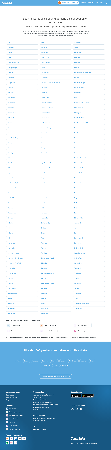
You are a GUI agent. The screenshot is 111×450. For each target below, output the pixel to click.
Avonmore (44, 53)
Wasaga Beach (12, 293)
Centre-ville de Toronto (81, 103)
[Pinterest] (81, 409)
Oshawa (10, 233)
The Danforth (78, 273)
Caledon (10, 93)
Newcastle (11, 218)
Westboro (11, 303)
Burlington (44, 88)
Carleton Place (45, 98)
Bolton (43, 68)
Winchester (44, 308)
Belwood (77, 63)
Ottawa (43, 233)
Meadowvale (45, 203)
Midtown (10, 208)
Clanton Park (12, 113)
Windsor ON (78, 308)
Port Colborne (78, 243)
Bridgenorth (11, 83)
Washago (44, 293)
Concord (10, 123)
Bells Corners (45, 63)
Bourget (10, 73)
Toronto (10, 283)
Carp (75, 98)
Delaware (77, 128)
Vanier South (12, 288)
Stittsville (44, 263)
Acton (9, 43)
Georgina (11, 143)
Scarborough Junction (48, 258)
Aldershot (77, 43)
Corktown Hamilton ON (48, 123)
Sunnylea (44, 268)
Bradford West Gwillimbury (82, 73)
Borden (76, 68)
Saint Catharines (79, 253)
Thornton (44, 278)
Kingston (44, 178)
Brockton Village (79, 83)
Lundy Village (12, 198)
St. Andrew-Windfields (15, 263)
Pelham (10, 238)
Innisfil (43, 173)
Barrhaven (77, 53)
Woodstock (44, 313)
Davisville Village (46, 128)
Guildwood (11, 158)
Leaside (43, 188)
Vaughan (44, 288)
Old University (45, 223)
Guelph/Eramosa (46, 153)
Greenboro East (79, 148)
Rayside (43, 248)
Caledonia (44, 93)
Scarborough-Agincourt (15, 258)
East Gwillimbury (13, 138)
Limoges (77, 188)
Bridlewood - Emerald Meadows (51, 83)
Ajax (42, 43)
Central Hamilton (46, 103)
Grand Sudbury (79, 143)
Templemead (12, 273)
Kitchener (77, 178)
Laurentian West (13, 188)
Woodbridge (11, 313)
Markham (11, 203)
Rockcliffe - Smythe (14, 253)
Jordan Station (79, 173)
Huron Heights (79, 168)
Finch (76, 138)
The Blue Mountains (47, 273)
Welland (43, 298)
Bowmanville (45, 73)
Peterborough (78, 238)
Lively (43, 193)
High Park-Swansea (80, 163)
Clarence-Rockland (47, 113)
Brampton (11, 78)
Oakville (10, 223)
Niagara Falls (78, 218)
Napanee (44, 213)
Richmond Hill (78, 248)
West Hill (77, 298)
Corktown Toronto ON (81, 123)
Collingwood (45, 118)
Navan (76, 213)
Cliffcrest (11, 118)
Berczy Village (12, 68)
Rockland (44, 253)
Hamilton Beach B (80, 158)
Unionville (77, 283)
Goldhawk (44, 143)
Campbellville (12, 98)
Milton (76, 208)
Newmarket (44, 218)
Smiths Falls (78, 258)
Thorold (76, 278)
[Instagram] (76, 409)
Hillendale (11, 168)
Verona (76, 288)
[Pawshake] (6, 2)
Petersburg (11, 243)
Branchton (44, 78)
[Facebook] (72, 409)
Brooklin (10, 88)
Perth (42, 238)
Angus (76, 48)
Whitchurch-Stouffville (81, 303)
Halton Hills (44, 158)
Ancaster (44, 48)
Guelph (76, 153)
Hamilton (10, 163)
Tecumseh (77, 268)
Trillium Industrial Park (48, 283)
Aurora (10, 53)
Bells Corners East (13, 63)
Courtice (10, 128)
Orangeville (78, 223)
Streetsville (11, 268)
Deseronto (11, 133)
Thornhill (10, 278)
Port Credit (11, 248)
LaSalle (43, 183)
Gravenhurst (11, 148)
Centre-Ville (11, 108)
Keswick (10, 178)
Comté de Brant (79, 118)
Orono (76, 228)
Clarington (77, 113)
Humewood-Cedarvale (48, 168)
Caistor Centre (79, 88)
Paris (76, 233)
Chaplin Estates (79, 108)
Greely (43, 148)
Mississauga (12, 213)
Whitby (43, 303)
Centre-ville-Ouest (47, 108)
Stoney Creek (78, 263)
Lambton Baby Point (14, 183)
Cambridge (77, 93)
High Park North (46, 163)
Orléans (43, 228)
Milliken (43, 208)
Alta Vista (11, 48)
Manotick (44, 198)
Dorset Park (45, 133)
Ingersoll (10, 173)
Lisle (9, 193)
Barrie (9, 58)
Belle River (77, 58)
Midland (76, 203)
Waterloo (10, 298)
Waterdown (78, 293)
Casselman (11, 103)
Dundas (76, 133)
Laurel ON (77, 183)
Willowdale (11, 308)
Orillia (9, 228)
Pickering (44, 243)
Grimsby (10, 153)
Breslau (76, 78)
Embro (43, 138)
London (76, 193)
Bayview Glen (45, 58)
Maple (76, 198)
